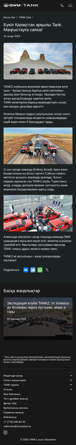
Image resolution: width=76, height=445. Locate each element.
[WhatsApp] (39, 269)
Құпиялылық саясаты (16, 407)
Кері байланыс (12, 394)
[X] (47, 269)
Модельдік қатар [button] (13, 375)
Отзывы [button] (8, 389)
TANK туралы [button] (11, 384)
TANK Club (25, 17)
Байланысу (10, 417)
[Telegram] (32, 269)
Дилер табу (10, 403)
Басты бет (9, 17)
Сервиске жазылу (14, 412)
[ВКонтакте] (25, 269)
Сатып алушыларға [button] (15, 380)
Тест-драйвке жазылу (16, 398)
